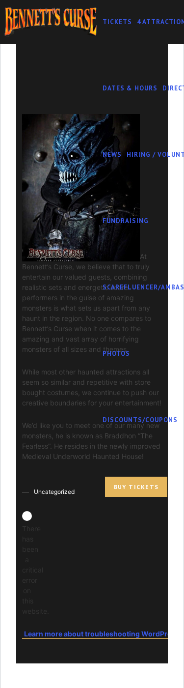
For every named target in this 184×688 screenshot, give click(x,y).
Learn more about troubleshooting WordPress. (102, 634)
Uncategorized (54, 491)
